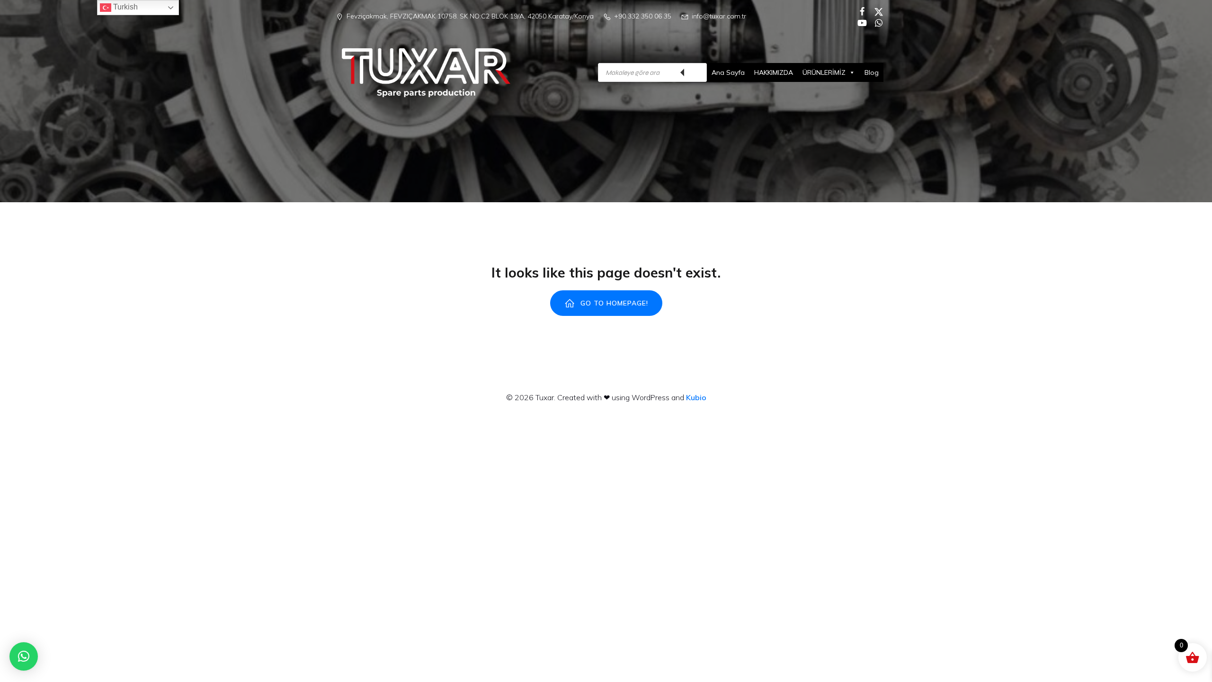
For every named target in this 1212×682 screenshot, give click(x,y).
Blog (871, 72)
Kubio (696, 397)
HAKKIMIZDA (773, 72)
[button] (23, 656)
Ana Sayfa (728, 72)
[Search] (695, 72)
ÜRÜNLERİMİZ (824, 72)
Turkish (124, 7)
